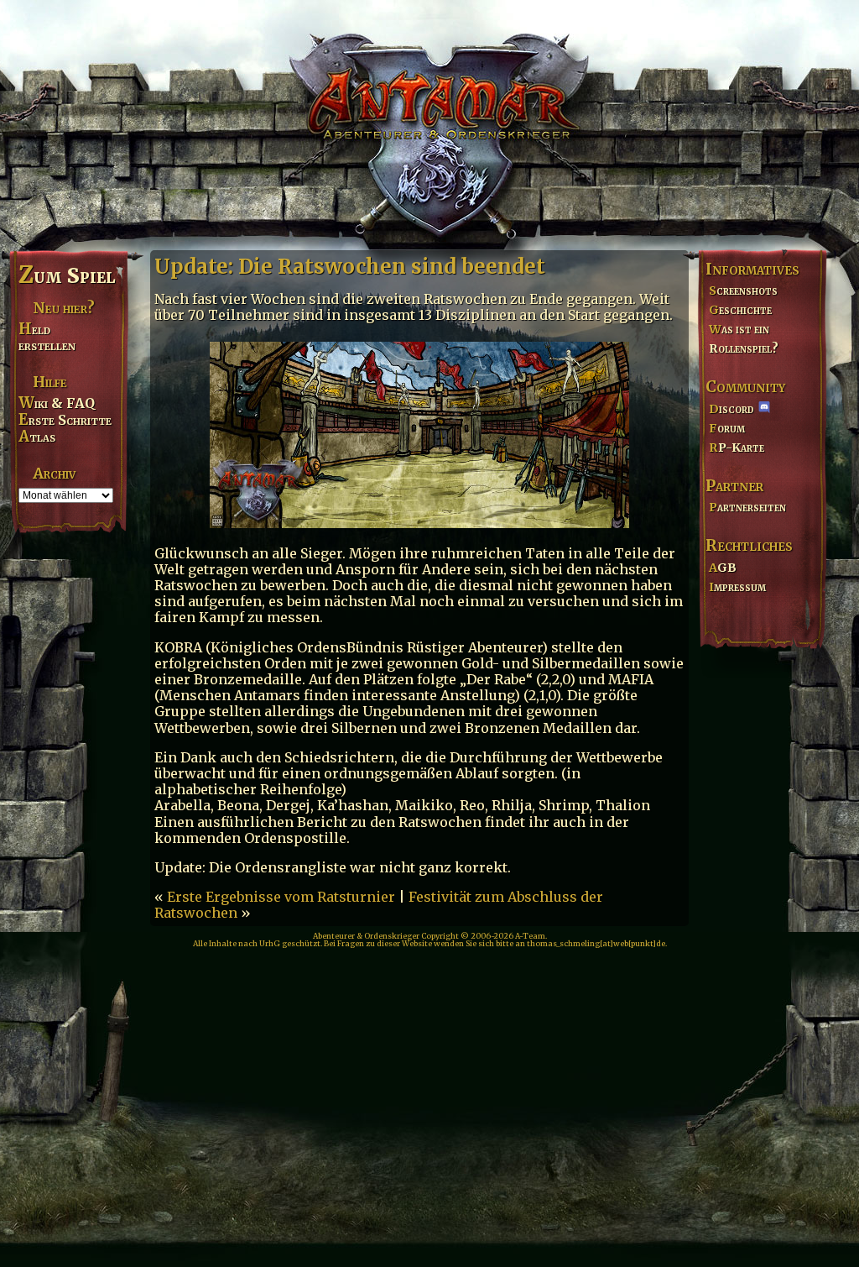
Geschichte (740, 309)
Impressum (737, 586)
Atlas (36, 436)
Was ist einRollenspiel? (743, 339)
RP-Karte (736, 447)
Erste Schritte (65, 419)
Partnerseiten (747, 507)
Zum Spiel (66, 275)
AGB (723, 567)
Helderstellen (46, 337)
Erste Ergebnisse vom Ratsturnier (281, 896)
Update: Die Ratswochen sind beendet (349, 267)
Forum (727, 428)
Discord (731, 408)
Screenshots (743, 290)
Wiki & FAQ (56, 403)
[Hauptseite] (429, 122)
